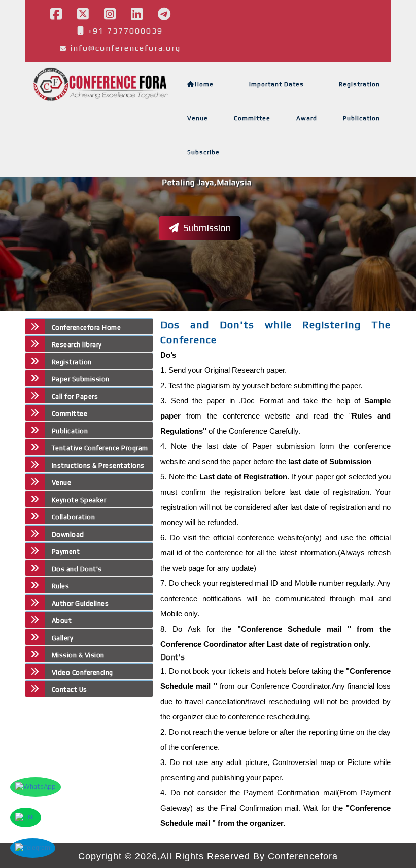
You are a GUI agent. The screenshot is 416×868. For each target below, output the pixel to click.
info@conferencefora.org (125, 48)
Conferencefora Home (86, 327)
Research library (77, 345)
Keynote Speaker (79, 500)
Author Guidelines (80, 603)
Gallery (62, 638)
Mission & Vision (78, 655)
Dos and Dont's (77, 569)
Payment (66, 551)
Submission (206, 227)
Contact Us (69, 689)
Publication (361, 118)
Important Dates (276, 84)
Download (68, 534)
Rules (60, 586)
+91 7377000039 (124, 31)
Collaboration (73, 517)
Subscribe (203, 152)
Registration (359, 84)
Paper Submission (81, 379)
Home (204, 84)
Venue (197, 118)
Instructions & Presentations (98, 465)
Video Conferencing (83, 672)
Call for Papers (75, 396)
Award (306, 118)
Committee (252, 118)
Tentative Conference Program (100, 448)
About (62, 620)
